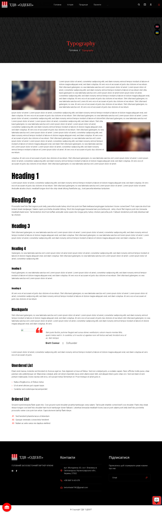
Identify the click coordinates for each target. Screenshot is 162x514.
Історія (70, 5)
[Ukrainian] (157, 32)
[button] (145, 4)
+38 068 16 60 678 (72, 480)
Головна (57, 5)
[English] (157, 27)
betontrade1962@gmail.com (76, 487)
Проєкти (97, 5)
